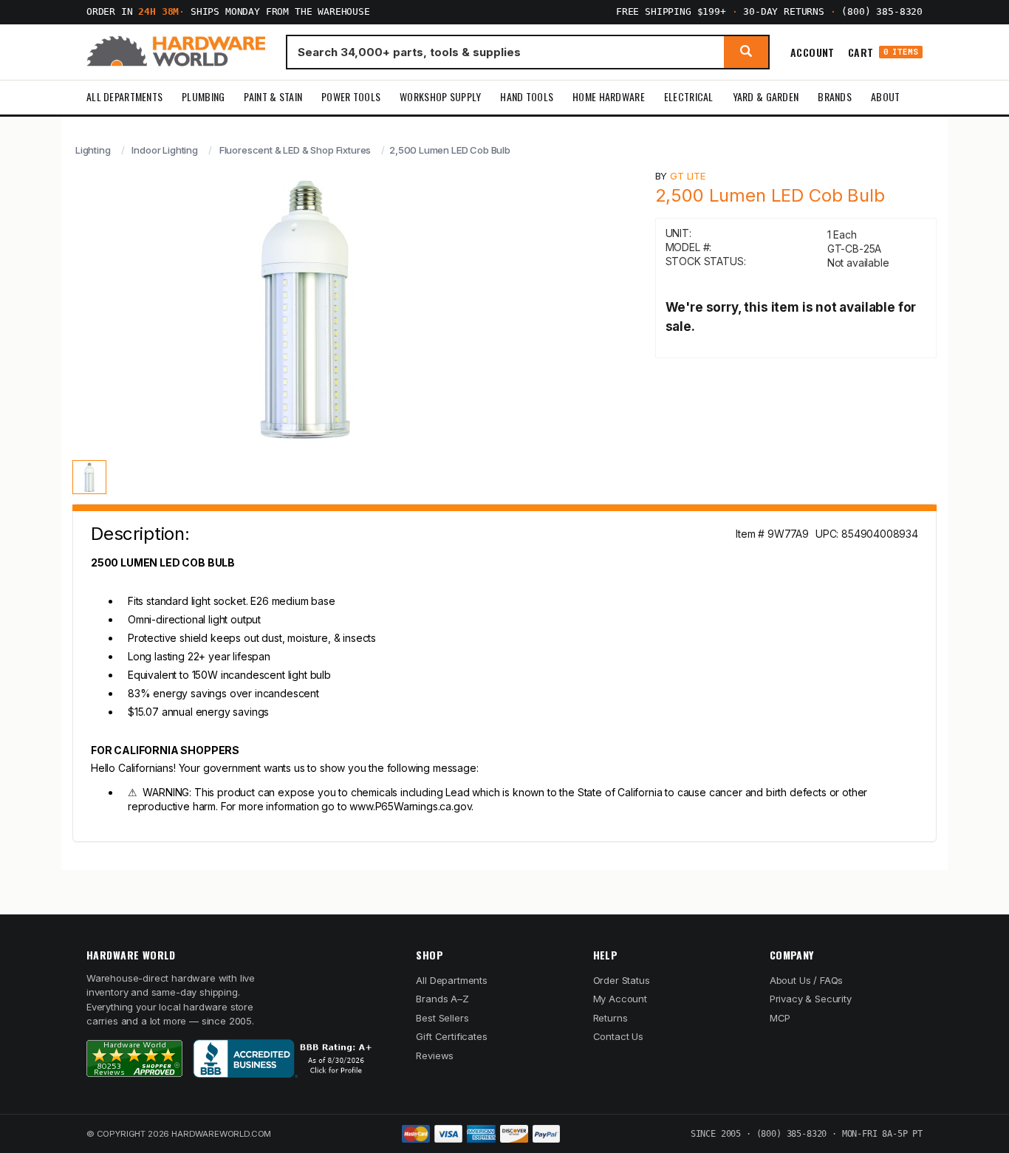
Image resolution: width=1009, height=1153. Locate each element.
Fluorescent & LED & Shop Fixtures (295, 150)
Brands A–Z (442, 999)
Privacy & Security (811, 999)
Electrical (689, 96)
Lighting (93, 150)
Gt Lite (687, 176)
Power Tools (350, 96)
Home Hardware (608, 96)
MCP (780, 1018)
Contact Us (618, 1036)
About (885, 96)
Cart (883, 52)
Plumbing (203, 96)
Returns (610, 1018)
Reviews (435, 1055)
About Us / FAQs (806, 980)
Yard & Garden (766, 96)
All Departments (124, 96)
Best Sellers (442, 1018)
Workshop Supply (440, 96)
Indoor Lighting (164, 150)
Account (812, 52)
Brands (835, 96)
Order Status (621, 980)
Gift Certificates (451, 1036)
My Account (620, 999)
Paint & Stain (273, 96)
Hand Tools (526, 96)
